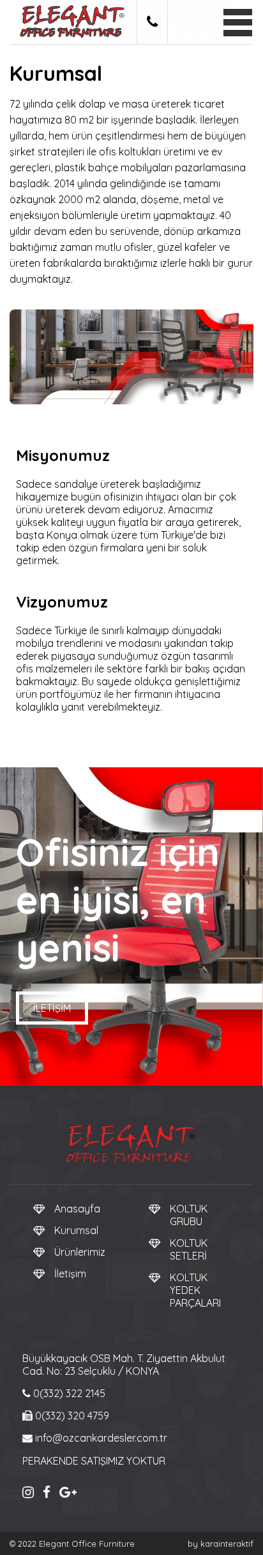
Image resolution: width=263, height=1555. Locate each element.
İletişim (52, 1008)
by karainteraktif (220, 1543)
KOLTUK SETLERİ (188, 1249)
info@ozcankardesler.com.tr (100, 1437)
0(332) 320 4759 (71, 1415)
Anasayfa (77, 1208)
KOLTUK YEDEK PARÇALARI (195, 1290)
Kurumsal (76, 1230)
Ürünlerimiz (79, 1252)
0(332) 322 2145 (68, 1393)
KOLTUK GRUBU (188, 1215)
